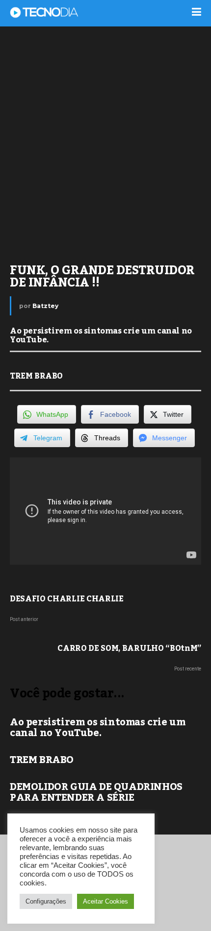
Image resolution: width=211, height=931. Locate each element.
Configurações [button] (46, 901)
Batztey (45, 306)
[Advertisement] (105, 139)
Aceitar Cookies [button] (105, 901)
